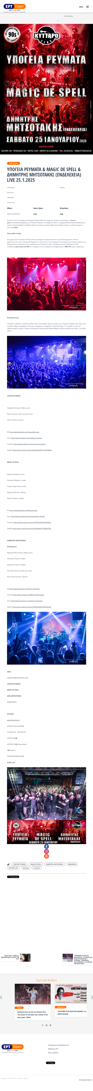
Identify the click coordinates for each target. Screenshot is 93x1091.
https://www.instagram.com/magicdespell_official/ (28, 516)
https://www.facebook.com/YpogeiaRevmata (24, 432)
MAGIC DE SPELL (36, 864)
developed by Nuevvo (85, 1080)
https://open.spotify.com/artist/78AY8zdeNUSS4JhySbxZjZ (31, 607)
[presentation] (46, 284)
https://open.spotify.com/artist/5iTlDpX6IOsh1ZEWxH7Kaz (31, 528)
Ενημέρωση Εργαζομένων (58, 1045)
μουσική (25, 868)
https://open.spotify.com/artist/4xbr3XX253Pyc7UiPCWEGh (32, 450)
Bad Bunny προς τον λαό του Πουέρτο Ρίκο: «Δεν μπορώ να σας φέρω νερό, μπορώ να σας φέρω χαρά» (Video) (32, 1014)
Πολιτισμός (13, 163)
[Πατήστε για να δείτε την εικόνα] (46, 89)
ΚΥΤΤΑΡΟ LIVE (13, 868)
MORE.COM (11, 762)
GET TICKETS (62, 187)
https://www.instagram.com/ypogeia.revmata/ (26, 438)
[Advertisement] (46, 915)
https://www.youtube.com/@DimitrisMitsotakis (28, 595)
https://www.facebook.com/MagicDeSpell (23, 510)
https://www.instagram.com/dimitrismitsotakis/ (27, 601)
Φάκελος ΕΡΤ (53, 1049)
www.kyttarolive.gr (13, 720)
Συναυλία (36, 868)
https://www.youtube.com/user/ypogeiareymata (29, 444)
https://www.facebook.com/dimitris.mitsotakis (24, 589)
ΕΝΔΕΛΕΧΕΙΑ (72, 864)
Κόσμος (19, 1008)
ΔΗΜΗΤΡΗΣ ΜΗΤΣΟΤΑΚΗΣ (54, 864)
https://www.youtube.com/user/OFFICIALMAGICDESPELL (32, 522)
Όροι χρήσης (53, 1052)
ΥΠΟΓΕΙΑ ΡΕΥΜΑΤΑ (19, 864)
